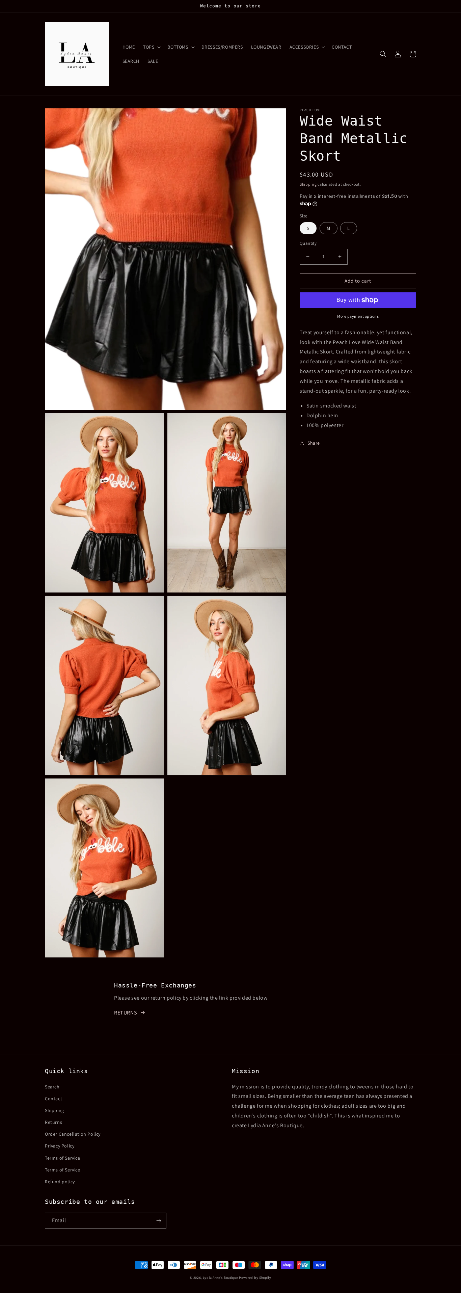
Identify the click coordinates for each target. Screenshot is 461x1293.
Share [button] (313, 443)
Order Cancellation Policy (73, 1134)
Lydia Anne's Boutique (220, 1277)
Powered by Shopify (255, 1277)
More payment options (358, 316)
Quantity (308, 243)
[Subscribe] (158, 1221)
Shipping (308, 184)
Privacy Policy (59, 1146)
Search (52, 1087)
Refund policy (60, 1182)
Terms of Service (62, 1158)
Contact (53, 1099)
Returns (53, 1122)
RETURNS (125, 1012)
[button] (151, 47)
